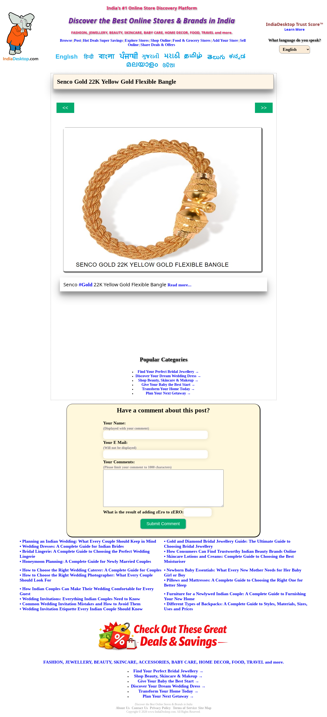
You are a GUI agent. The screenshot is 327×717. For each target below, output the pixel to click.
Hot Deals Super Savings (103, 40)
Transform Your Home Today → (168, 389)
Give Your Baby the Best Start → (168, 384)
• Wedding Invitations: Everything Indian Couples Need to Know (80, 598)
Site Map (204, 708)
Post (77, 40)
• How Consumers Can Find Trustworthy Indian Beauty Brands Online (230, 551)
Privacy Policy (160, 708)
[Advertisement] (164, 322)
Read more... (180, 284)
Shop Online (161, 40)
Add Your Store (225, 40)
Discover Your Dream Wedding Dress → (168, 376)
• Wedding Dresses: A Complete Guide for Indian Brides (72, 546)
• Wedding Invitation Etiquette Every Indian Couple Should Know (81, 608)
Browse (66, 40)
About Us (123, 708)
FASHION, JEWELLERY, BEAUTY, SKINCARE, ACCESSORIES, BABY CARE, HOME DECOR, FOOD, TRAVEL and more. (163, 662)
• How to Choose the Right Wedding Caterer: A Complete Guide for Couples (90, 570)
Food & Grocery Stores (191, 40)
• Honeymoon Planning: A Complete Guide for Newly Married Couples (85, 561)
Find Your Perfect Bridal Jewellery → (168, 372)
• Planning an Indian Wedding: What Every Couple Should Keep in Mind (88, 541)
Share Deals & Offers (158, 45)
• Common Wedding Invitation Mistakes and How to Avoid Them (80, 603)
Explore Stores (137, 40)
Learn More (294, 29)
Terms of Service (185, 708)
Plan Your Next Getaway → (168, 393)
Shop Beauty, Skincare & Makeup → (168, 380)
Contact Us (140, 708)
